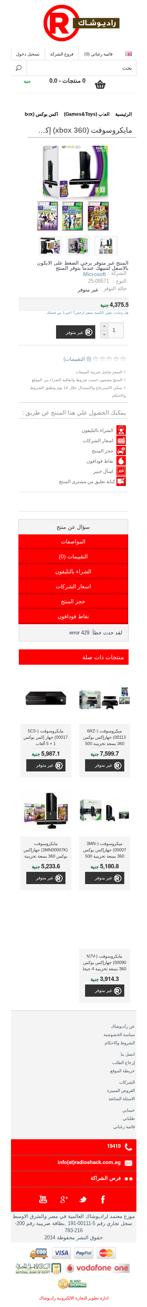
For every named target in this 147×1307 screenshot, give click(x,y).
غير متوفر (103, 765)
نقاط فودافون (100, 461)
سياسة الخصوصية (119, 1034)
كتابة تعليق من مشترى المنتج (87, 481)
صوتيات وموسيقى (82, 109)
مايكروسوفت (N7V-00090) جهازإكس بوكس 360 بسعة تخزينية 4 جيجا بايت (104, 963)
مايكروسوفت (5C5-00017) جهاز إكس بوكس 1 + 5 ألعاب (46, 737)
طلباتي (129, 1118)
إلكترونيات (120, 109)
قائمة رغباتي (124, 1126)
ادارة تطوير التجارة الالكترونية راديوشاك (74, 1298)
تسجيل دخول (28, 54)
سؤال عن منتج (73, 527)
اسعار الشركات (98, 440)
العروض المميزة (121, 1090)
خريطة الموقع (122, 1070)
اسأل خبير (103, 471)
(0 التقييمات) (77, 359)
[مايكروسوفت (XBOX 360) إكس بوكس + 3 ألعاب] (107, 254)
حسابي (128, 1110)
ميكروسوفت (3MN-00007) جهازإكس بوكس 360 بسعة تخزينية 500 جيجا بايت (104, 850)
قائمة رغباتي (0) (98, 54)
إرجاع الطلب (123, 1062)
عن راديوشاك (123, 1026)
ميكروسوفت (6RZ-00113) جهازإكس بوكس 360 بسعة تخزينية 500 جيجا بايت (104, 738)
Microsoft (94, 274)
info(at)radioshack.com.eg (89, 1162)
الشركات (127, 1082)
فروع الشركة (61, 54)
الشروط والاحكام (120, 1042)
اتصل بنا (128, 1054)
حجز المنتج (102, 451)
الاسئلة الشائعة (122, 1098)
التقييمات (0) (73, 556)
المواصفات (73, 541)
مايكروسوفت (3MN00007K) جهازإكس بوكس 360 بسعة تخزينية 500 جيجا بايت (46, 850)
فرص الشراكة (106, 1177)
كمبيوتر (45, 109)
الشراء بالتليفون (97, 430)
